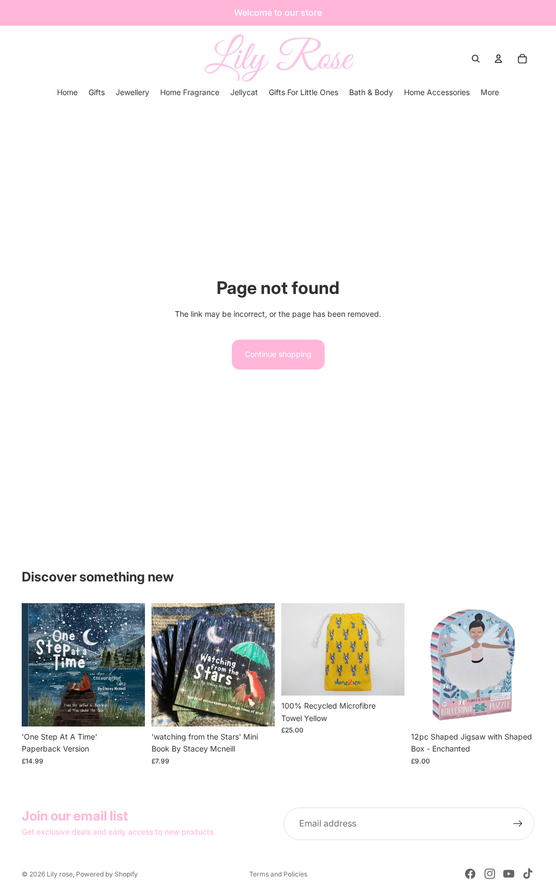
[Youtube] (508, 873)
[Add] (128, 709)
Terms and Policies (278, 874)
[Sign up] (518, 823)
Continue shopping (278, 354)
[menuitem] (489, 92)
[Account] (498, 59)
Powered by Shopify (107, 874)
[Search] (476, 59)
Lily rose (60, 874)
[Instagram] (489, 873)
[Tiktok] (527, 873)
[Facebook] (470, 873)
